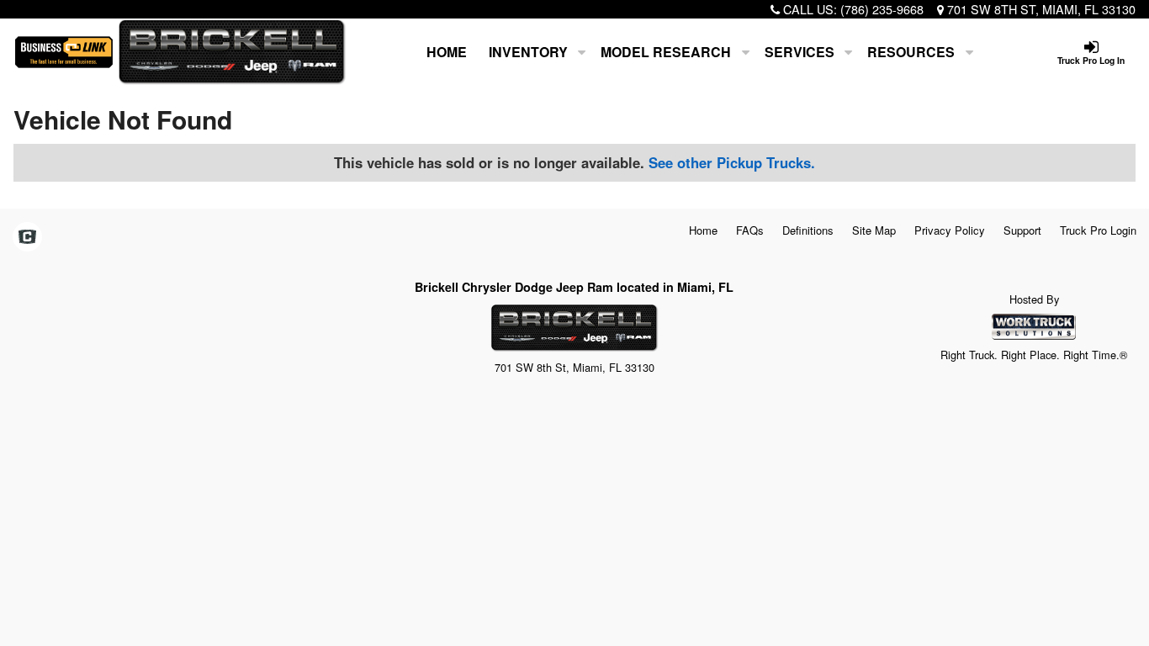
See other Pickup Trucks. (732, 162)
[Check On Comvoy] (27, 237)
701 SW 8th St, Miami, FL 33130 (1041, 9)
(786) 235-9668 (882, 9)
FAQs (750, 230)
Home (446, 51)
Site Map (874, 230)
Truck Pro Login (1098, 230)
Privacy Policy (949, 230)
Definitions (808, 230)
